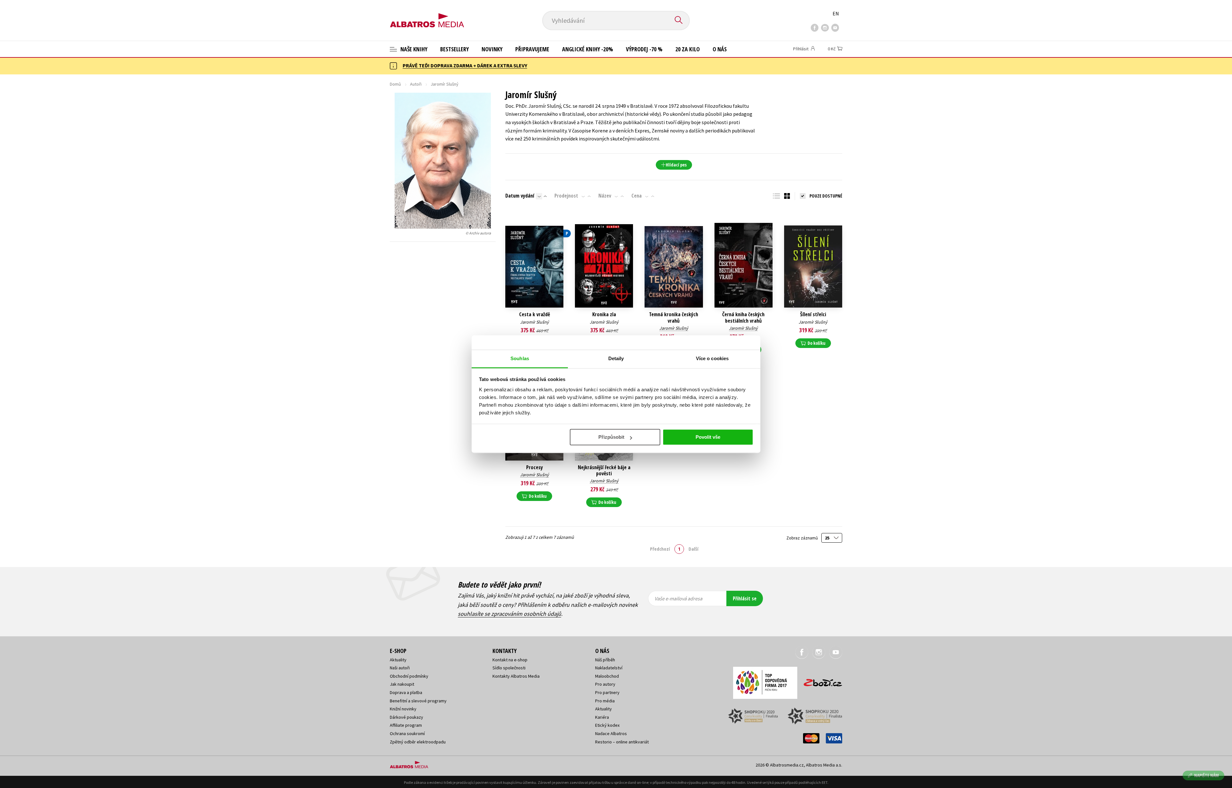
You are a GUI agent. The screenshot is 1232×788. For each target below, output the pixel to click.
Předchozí (660, 549)
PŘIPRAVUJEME (532, 49)
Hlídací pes (676, 165)
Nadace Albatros (611, 733)
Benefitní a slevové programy (418, 701)
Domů (395, 84)
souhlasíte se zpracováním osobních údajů (509, 613)
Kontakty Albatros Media (516, 676)
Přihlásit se (745, 598)
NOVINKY (492, 49)
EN (836, 13)
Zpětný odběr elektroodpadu (418, 742)
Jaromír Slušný (534, 322)
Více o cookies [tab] (712, 358)
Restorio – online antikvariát (622, 742)
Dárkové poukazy (406, 717)
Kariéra (602, 717)
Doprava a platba (406, 692)
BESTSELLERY (454, 49)
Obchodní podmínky (409, 676)
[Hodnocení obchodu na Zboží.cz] (819, 681)
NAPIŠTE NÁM (1206, 775)
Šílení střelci (813, 314)
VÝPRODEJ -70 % (644, 49)
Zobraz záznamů (802, 538)
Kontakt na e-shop (509, 660)
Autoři (416, 84)
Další (693, 549)
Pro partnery (607, 692)
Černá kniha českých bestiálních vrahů (743, 317)
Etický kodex (607, 725)
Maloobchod (607, 676)
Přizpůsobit (611, 437)
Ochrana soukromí (407, 733)
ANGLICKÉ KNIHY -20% (587, 49)
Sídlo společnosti (509, 668)
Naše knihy (413, 49)
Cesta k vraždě (534, 314)
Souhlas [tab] (519, 358)
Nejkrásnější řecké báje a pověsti (604, 470)
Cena (636, 195)
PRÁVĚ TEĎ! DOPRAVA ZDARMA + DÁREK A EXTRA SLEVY (465, 65)
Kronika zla (604, 314)
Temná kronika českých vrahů (673, 317)
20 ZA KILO (687, 49)
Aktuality (398, 660)
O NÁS (720, 49)
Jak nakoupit (402, 684)
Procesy (534, 467)
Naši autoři (400, 668)
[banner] (427, 15)
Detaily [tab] (616, 358)
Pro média (605, 701)
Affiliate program (406, 725)
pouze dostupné (825, 196)
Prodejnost (566, 195)
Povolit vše (708, 437)
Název (604, 195)
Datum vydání (519, 195)
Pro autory (605, 684)
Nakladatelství (608, 668)
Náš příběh (605, 660)
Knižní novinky (403, 709)
